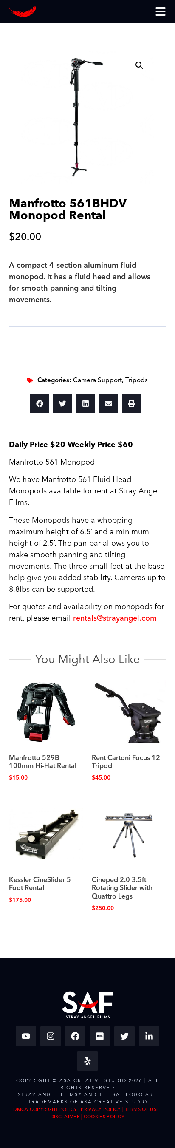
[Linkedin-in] (149, 1036)
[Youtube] (26, 1036)
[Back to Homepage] (22, 11)
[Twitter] (124, 1036)
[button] (139, 65)
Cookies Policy (104, 1117)
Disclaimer (65, 1117)
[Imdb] (100, 1036)
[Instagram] (50, 1036)
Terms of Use (142, 1109)
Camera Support (97, 380)
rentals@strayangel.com (115, 618)
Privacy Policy (101, 1109)
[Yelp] (87, 1061)
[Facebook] (75, 1036)
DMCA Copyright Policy (45, 1109)
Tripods (136, 380)
